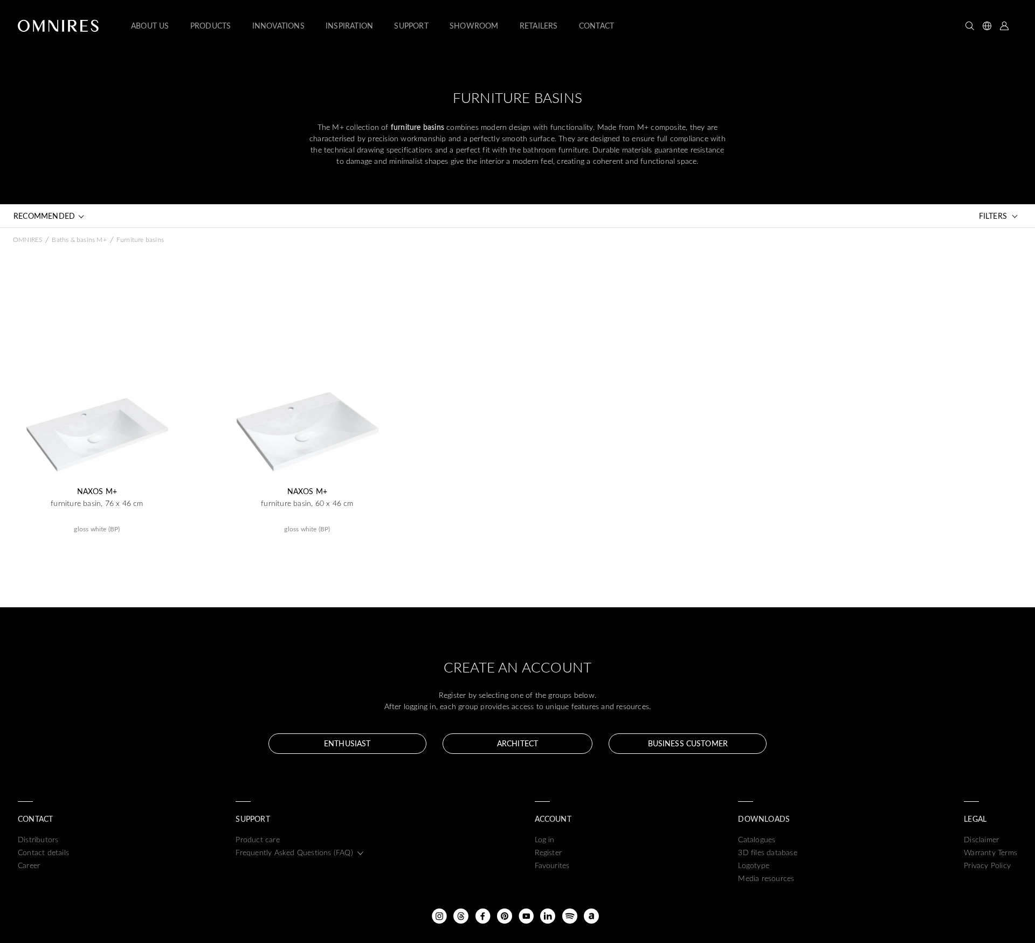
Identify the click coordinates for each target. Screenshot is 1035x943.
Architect (517, 743)
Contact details (43, 852)
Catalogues (756, 839)
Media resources (766, 878)
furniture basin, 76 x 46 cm (97, 503)
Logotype (753, 865)
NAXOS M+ (97, 491)
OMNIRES (27, 239)
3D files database (767, 852)
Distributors (38, 839)
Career (29, 865)
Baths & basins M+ (79, 239)
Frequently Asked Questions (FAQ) (294, 852)
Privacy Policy (987, 865)
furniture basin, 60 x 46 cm (307, 503)
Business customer (688, 743)
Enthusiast (347, 743)
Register (548, 852)
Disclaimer (981, 839)
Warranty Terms (990, 852)
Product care (257, 839)
